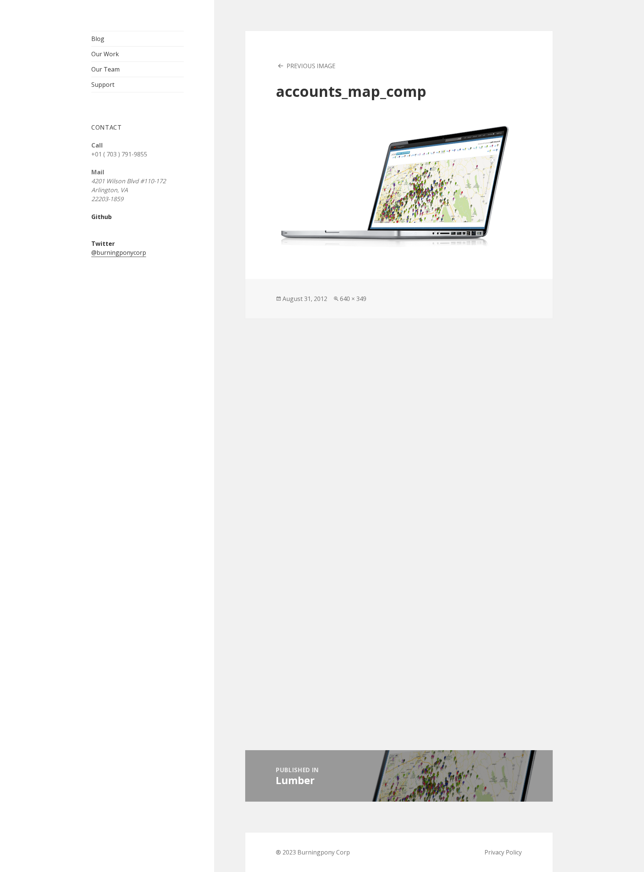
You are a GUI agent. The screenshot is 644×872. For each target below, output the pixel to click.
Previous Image (311, 66)
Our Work (105, 54)
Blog (97, 39)
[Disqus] (398, 411)
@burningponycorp (118, 252)
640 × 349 (353, 299)
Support (102, 84)
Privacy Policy (503, 852)
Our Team (105, 69)
